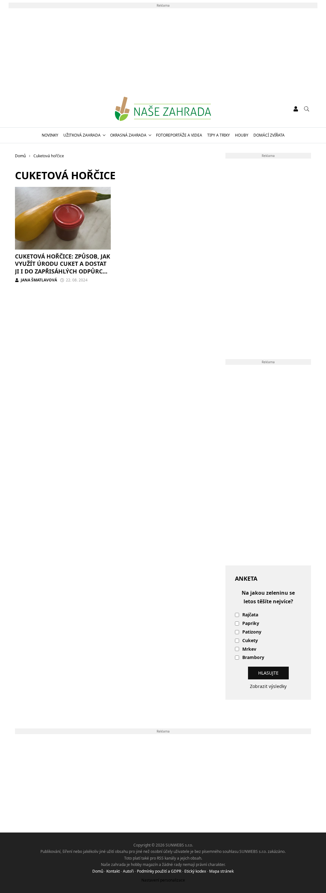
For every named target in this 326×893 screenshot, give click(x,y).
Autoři (128, 871)
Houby (241, 135)
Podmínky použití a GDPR (159, 871)
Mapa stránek (221, 871)
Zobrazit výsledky (268, 686)
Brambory (253, 657)
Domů (97, 871)
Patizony (251, 632)
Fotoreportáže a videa (179, 135)
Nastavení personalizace (163, 880)
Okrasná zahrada (128, 135)
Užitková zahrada (82, 135)
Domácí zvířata (269, 135)
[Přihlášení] (295, 108)
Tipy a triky (218, 135)
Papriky (250, 623)
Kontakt (113, 871)
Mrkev (249, 649)
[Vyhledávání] (306, 109)
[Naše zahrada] (163, 109)
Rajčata (250, 615)
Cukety (250, 640)
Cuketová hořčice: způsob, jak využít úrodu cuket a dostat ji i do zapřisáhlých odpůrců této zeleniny (62, 267)
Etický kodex (195, 871)
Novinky (50, 135)
